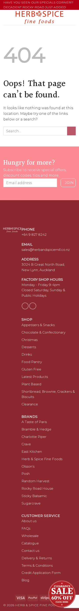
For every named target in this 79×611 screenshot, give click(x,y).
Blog (25, 580)
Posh (26, 474)
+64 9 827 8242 (34, 234)
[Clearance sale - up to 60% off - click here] (61, 594)
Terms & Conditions (37, 565)
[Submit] (71, 131)
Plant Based (31, 384)
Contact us (30, 551)
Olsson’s (28, 466)
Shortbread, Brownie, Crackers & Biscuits (48, 394)
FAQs (26, 528)
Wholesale (30, 536)
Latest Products (35, 377)
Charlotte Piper (34, 437)
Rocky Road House (37, 488)
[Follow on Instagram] (32, 306)
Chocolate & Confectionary (43, 332)
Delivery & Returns (37, 558)
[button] (6, 17)
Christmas (30, 340)
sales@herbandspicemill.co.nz (46, 250)
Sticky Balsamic (34, 496)
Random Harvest (35, 481)
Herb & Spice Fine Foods (42, 459)
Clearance (30, 404)
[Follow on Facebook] (25, 306)
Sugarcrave (31, 503)
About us (29, 521)
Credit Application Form (41, 573)
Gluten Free (31, 369)
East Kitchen (32, 451)
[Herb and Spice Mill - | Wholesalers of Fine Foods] (40, 17)
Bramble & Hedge (36, 429)
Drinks (27, 354)
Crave (26, 444)
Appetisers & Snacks (38, 325)
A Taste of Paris (34, 422)
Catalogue (30, 543)
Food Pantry (32, 362)
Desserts (29, 347)
